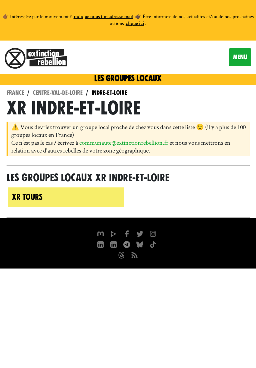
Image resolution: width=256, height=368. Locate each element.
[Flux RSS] (134, 254)
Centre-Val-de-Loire (58, 92)
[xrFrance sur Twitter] (140, 233)
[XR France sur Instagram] (126, 244)
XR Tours (27, 197)
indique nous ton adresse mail (103, 17)
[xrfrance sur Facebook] (126, 233)
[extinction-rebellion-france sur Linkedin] (100, 244)
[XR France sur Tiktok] (153, 244)
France (15, 92)
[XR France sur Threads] (121, 254)
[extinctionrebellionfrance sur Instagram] (153, 233)
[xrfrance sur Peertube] (113, 233)
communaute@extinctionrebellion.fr (123, 142)
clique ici (135, 24)
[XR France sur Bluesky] (140, 244)
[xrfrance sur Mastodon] (100, 233)
